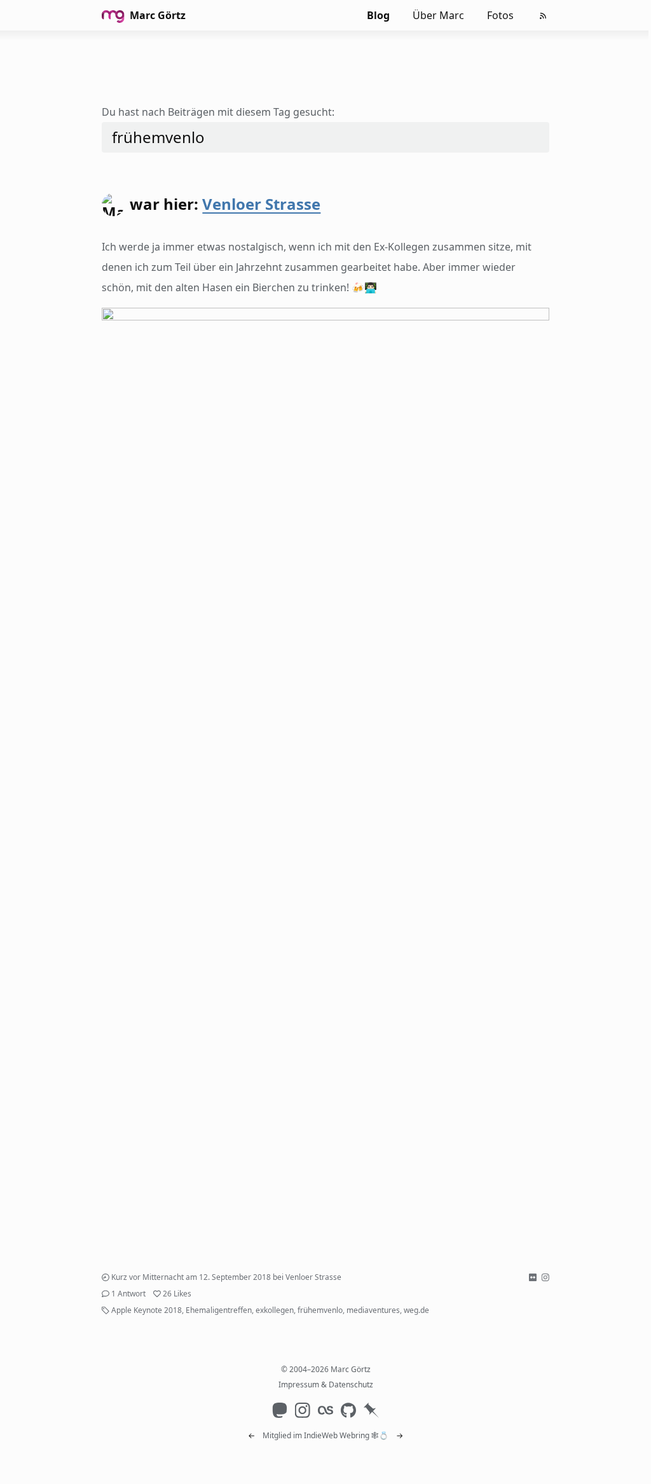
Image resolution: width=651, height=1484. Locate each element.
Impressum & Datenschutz (325, 1384)
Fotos (500, 15)
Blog (378, 15)
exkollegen (275, 1310)
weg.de (416, 1310)
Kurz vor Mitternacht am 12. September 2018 (191, 1277)
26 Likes (177, 1293)
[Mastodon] (279, 1410)
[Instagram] (302, 1410)
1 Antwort (128, 1293)
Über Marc (438, 15)
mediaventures (373, 1310)
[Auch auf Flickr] (533, 1277)
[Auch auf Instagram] (545, 1277)
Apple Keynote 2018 (146, 1310)
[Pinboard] (371, 1410)
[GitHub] (348, 1410)
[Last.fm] (325, 1410)
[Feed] (543, 16)
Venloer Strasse (261, 203)
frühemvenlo (320, 1310)
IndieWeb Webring (336, 1435)
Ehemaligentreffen (219, 1310)
